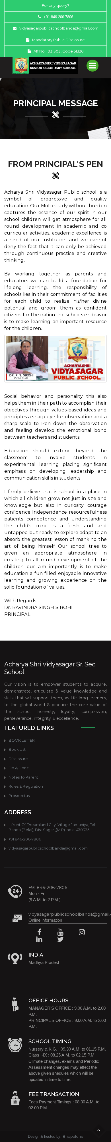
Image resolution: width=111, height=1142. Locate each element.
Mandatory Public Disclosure (58, 39)
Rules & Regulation (26, 786)
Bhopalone (73, 1136)
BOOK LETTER (22, 740)
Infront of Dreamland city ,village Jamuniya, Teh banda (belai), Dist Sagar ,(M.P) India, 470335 (52, 827)
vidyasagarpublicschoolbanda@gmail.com (58, 28)
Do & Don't (19, 767)
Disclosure (18, 758)
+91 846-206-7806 (25, 839)
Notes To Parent (23, 777)
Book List (17, 749)
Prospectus (19, 795)
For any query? (55, 5)
